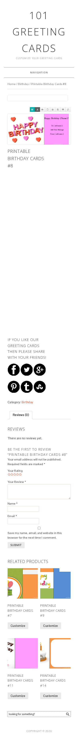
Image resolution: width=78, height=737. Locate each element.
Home (12, 84)
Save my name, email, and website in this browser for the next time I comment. (35, 535)
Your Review (17, 482)
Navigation (39, 72)
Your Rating (15, 471)
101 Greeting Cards (39, 31)
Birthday (23, 84)
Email (12, 516)
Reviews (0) (21, 415)
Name (13, 503)
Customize (18, 626)
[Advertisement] (28, 190)
